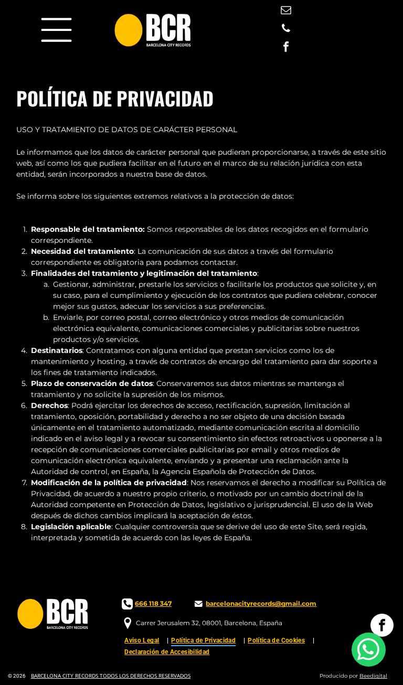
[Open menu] (56, 30)
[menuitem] (145, 640)
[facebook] (286, 48)
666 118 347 (153, 603)
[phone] (286, 29)
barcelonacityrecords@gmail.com (261, 603)
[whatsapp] (369, 651)
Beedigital (373, 675)
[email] (286, 11)
